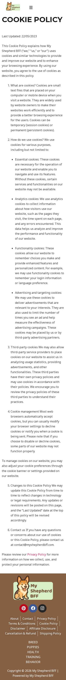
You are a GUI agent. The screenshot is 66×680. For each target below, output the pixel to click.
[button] (31, 8)
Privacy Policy (36, 554)
